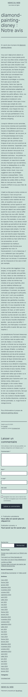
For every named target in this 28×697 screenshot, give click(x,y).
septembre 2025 (6, 595)
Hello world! (22, 573)
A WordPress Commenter (8, 573)
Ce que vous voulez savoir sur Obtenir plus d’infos (14, 553)
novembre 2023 (6, 646)
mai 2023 (4, 661)
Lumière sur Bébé (6, 562)
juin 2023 (4, 659)
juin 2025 (4, 602)
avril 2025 (4, 607)
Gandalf (5, 426)
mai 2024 (4, 632)
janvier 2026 (5, 585)
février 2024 (5, 639)
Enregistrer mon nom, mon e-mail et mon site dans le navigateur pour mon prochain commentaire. (15, 498)
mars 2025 (4, 609)
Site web (4, 487)
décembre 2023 (6, 644)
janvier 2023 (5, 671)
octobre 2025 (5, 592)
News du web (14, 3)
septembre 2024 (6, 624)
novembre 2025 (6, 590)
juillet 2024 (4, 627)
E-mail (3, 478)
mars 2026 (4, 580)
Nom (3, 469)
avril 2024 (4, 634)
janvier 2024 (5, 641)
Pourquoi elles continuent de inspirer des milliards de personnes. (13, 565)
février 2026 (5, 582)
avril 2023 (4, 664)
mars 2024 (4, 636)
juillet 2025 (4, 599)
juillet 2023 (4, 656)
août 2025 (4, 597)
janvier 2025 (5, 614)
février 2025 (5, 612)
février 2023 (5, 669)
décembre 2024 (6, 617)
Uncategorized (16, 428)
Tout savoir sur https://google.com (11, 557)
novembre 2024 (6, 619)
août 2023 (4, 654)
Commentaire (5, 451)
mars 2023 (4, 666)
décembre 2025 (6, 587)
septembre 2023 (6, 651)
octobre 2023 (5, 649)
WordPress (19, 690)
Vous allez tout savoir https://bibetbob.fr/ (13, 559)
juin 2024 (4, 629)
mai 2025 (4, 604)
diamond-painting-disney (9, 413)
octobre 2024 (5, 622)
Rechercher (4, 542)
